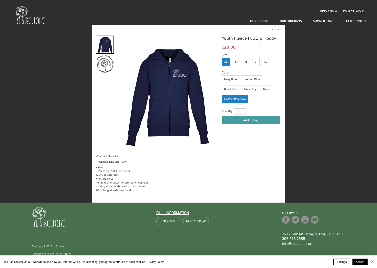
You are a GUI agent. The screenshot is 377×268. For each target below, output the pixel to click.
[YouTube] (314, 220)
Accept (360, 262)
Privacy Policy (155, 262)
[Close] (372, 262)
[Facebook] (286, 220)
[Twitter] (295, 220)
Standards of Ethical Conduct (51, 254)
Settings (342, 262)
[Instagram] (305, 220)
